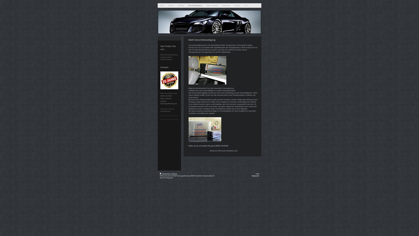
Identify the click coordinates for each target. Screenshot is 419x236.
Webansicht (255, 176)
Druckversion (166, 174)
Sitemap (174, 174)
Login (257, 173)
